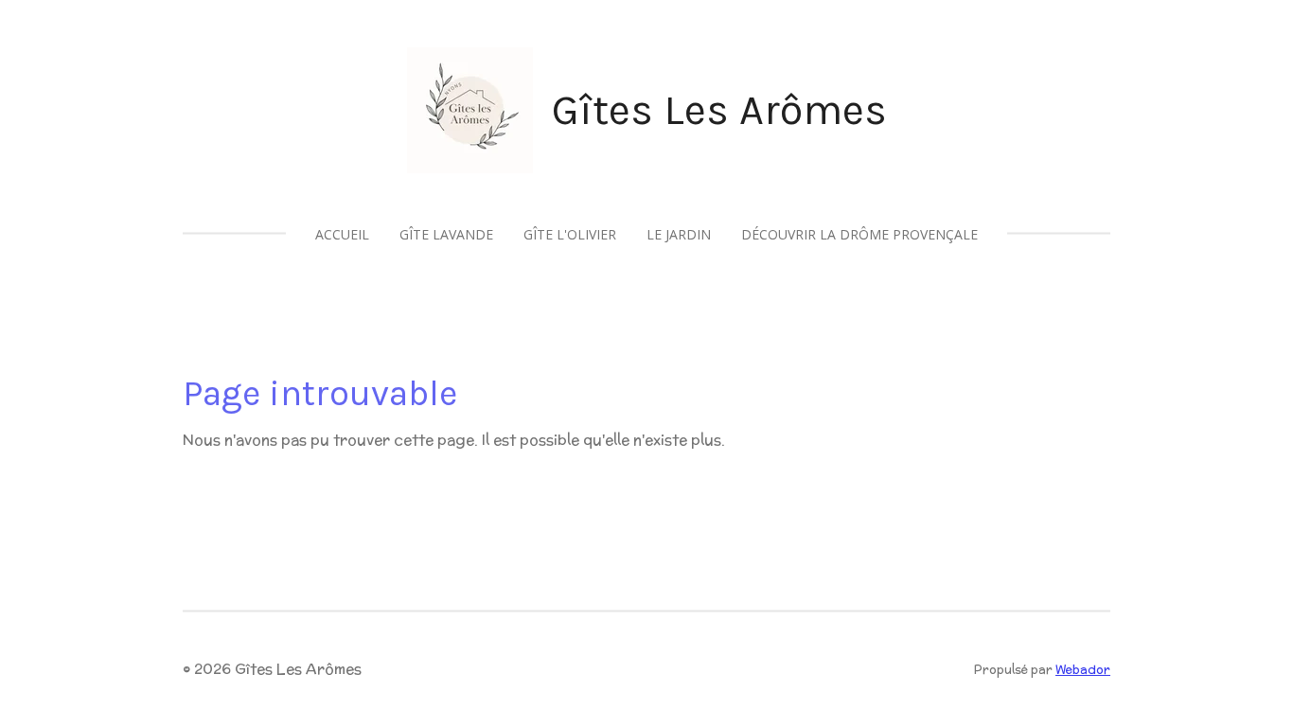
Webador (1082, 669)
